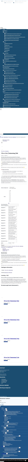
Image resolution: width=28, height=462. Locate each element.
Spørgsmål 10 (3, 230)
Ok (25, 460)
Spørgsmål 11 (3, 233)
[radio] (13, 187)
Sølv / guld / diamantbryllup (6, 445)
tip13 (12, 247)
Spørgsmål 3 (3, 212)
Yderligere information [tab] (6, 249)
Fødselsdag (6, 272)
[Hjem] (0, 137)
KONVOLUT (6, 51)
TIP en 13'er (13, 246)
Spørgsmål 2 (3, 210)
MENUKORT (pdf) (7, 48)
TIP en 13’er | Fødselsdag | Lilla (11, 357)
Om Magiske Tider (4, 381)
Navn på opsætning (4, 204)
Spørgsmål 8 (3, 225)
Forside (4, 29)
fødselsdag (9, 247)
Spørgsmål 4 (3, 215)
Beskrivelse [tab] (4, 248)
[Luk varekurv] (0, 400)
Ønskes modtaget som (4, 187)
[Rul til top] (1, 404)
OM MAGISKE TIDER (3, 453)
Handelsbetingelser (4, 380)
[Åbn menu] (1, 109)
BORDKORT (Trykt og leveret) (8, 43)
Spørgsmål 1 (3, 207)
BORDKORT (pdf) (7, 45)
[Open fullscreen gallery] (1, 142)
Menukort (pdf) (6, 419)
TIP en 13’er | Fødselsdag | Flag (11, 338)
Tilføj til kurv (2, 245)
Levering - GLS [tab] (5, 250)
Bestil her (5, 322)
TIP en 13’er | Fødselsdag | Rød (11, 301)
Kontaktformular (3, 382)
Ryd (8, 203)
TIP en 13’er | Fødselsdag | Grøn (11, 319)
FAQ (2, 383)
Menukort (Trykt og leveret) (7, 418)
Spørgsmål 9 (3, 228)
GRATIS (2, 446)
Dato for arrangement (4, 205)
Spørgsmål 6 (3, 220)
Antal (5, 196)
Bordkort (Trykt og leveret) (7, 416)
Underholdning (3, 247)
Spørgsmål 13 (3, 238)
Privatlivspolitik (3, 379)
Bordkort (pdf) (6, 417)
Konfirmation (10, 272)
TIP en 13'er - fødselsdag (5, 151)
